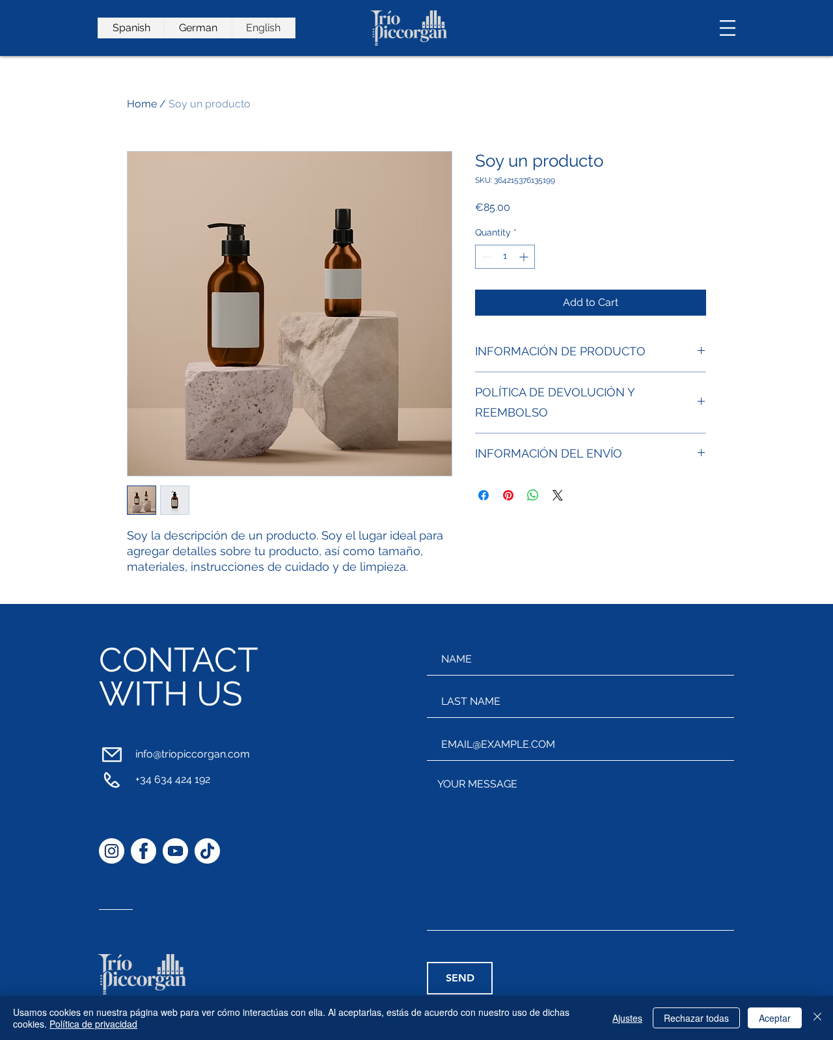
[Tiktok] (207, 851)
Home (142, 104)
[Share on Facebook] (483, 495)
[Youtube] (175, 851)
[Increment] (525, 256)
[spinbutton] (505, 256)
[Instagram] (111, 851)
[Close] (817, 1018)
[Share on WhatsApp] (533, 495)
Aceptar (775, 1017)
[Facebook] (143, 851)
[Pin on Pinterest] (508, 495)
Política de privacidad (93, 1023)
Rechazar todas (696, 1017)
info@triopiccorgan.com (192, 754)
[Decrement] (485, 256)
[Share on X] (558, 495)
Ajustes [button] (627, 1017)
